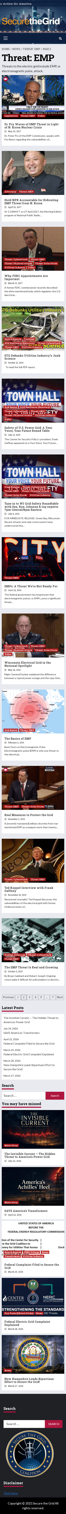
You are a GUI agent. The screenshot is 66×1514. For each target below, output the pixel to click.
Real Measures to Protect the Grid (28, 815)
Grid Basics (11, 407)
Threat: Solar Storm (46, 263)
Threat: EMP (28, 115)
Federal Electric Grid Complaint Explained (29, 1054)
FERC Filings (31, 1252)
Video (41, 115)
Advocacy (10, 191)
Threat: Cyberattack (16, 259)
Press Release (12, 487)
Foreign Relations (15, 954)
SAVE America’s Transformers (22, 1032)
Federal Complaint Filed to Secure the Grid (29, 1043)
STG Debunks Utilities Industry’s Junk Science (32, 357)
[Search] (60, 38)
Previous (8, 997)
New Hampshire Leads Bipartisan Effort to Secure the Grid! (29, 1067)
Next (60, 997)
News (45, 1252)
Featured (29, 339)
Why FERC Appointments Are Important (26, 277)
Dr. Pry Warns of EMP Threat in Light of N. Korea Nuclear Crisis (31, 125)
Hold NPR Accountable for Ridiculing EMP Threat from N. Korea (31, 201)
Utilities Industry (15, 267)
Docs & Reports (13, 339)
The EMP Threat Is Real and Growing (31, 967)
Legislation (11, 115)
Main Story (11, 1145)
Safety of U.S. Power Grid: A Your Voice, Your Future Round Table (28, 429)
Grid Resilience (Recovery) (19, 343)
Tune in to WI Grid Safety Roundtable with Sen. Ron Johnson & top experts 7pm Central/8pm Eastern (31, 506)
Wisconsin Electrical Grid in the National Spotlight (27, 664)
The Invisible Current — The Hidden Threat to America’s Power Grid (31, 1020)
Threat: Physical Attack (18, 263)
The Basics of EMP (17, 738)
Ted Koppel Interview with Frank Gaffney (28, 889)
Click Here (11, 1493)
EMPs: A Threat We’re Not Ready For (31, 586)
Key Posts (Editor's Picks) (19, 1313)
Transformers (12, 1256)
